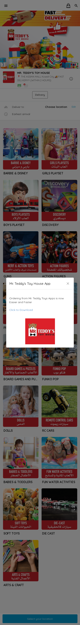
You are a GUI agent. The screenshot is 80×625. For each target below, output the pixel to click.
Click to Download (21, 310)
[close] (67, 283)
